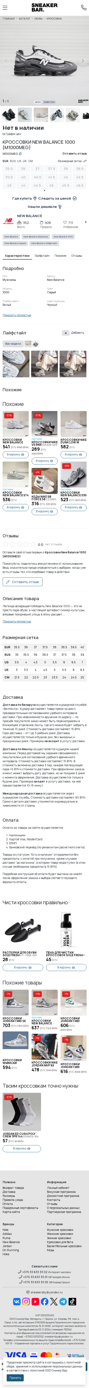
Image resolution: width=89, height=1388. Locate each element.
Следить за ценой (54, 198)
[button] (83, 61)
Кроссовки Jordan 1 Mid (70, 1020)
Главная (9, 18)
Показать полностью (17, 315)
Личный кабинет (58, 1188)
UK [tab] (25, 161)
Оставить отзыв (25, 582)
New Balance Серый (15, 243)
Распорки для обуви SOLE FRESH (20, 954)
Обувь (38, 18)
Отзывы (52, 1204)
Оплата (8, 1204)
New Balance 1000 (63, 236)
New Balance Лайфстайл (44, 243)
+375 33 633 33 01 (35, 1277)
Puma (6, 1238)
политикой (37, 1370)
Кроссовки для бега (60, 1242)
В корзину (13, 454)
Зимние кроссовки (59, 1238)
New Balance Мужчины (35, 236)
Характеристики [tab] (17, 256)
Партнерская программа (64, 1212)
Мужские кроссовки (60, 1230)
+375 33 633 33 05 (35, 1282)
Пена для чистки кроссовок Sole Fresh (66, 954)
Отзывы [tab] (76, 256)
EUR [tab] (5, 161)
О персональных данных (63, 1208)
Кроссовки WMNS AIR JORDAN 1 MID (12, 1061)
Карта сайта (11, 1212)
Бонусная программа (61, 1192)
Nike (6, 1230)
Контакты (53, 1200)
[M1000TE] (28, 344)
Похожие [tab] (60, 256)
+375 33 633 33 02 (34, 1272)
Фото (38, 102)
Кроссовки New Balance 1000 (13, 441)
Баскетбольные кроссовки (64, 1246)
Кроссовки (54, 18)
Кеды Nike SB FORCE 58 (44, 498)
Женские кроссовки (60, 1234)
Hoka (6, 1254)
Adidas (7, 1234)
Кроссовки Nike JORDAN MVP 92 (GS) (45, 1064)
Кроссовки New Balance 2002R (44, 1022)
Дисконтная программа (63, 1196)
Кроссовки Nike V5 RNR (45, 443)
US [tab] (19, 161)
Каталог (24, 18)
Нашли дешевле (42, 206)
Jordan (7, 1246)
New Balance (11, 236)
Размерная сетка (70, 161)
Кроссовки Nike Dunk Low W (74, 441)
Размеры (9, 1196)
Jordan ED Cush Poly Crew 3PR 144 (21, 1135)
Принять (15, 1378)
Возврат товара (13, 1188)
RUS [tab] (13, 161)
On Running (11, 1250)
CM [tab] (30, 161)
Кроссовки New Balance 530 (74, 494)
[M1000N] (35, 344)
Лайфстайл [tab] (42, 256)
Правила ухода (13, 1200)
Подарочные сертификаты (20, 1208)
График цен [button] (13, 134)
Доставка (9, 1192)
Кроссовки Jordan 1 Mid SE (14, 1020)
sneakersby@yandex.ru (47, 1292)
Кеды (50, 1250)
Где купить (22, 198)
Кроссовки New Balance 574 (16, 494)
